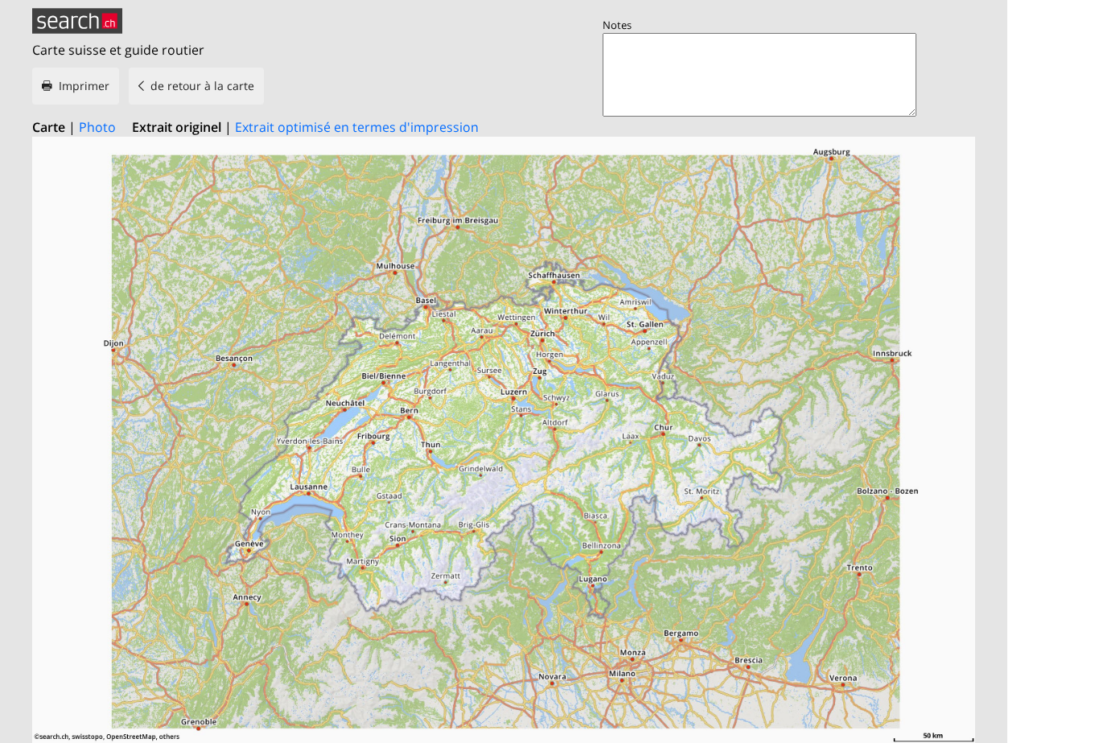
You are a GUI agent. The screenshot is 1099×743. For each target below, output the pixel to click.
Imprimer (84, 85)
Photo (97, 127)
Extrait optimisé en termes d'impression (357, 127)
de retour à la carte (202, 85)
